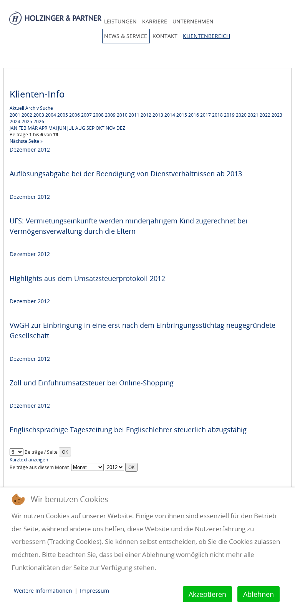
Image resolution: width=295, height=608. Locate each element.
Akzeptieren (207, 594)
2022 (265, 115)
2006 (74, 115)
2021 (253, 115)
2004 (50, 115)
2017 (205, 115)
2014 (169, 115)
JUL (70, 128)
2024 (15, 121)
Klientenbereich (206, 36)
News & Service (125, 36)
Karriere (154, 21)
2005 (62, 115)
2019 (229, 115)
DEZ (120, 128)
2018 (217, 115)
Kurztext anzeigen (29, 459)
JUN (62, 128)
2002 (27, 115)
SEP (90, 128)
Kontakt (164, 36)
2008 (98, 115)
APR (43, 128)
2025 (27, 121)
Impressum (94, 590)
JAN (13, 128)
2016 (193, 115)
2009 (110, 115)
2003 (38, 115)
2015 (181, 115)
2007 (86, 115)
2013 (157, 115)
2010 (122, 115)
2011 (134, 115)
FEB (22, 128)
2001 (15, 115)
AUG (80, 128)
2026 (38, 121)
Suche (46, 108)
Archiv (32, 108)
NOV (110, 128)
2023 (277, 115)
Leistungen (120, 21)
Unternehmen (193, 21)
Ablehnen (258, 594)
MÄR (33, 128)
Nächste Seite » (26, 141)
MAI (52, 128)
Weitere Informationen (43, 590)
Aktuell (17, 108)
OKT (100, 128)
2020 (241, 115)
